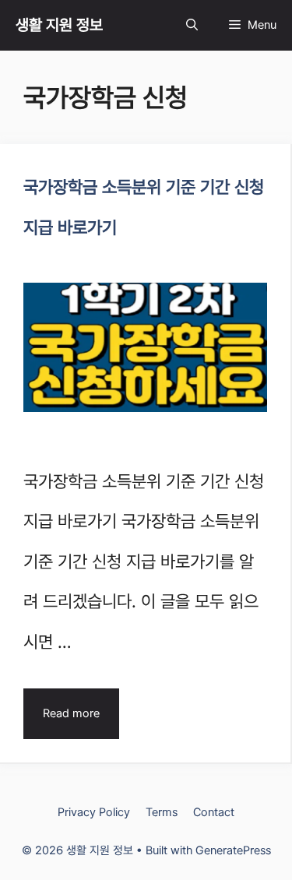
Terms (162, 812)
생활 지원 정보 (59, 25)
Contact (213, 812)
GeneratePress (233, 850)
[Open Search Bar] (192, 25)
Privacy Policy (94, 812)
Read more (71, 713)
